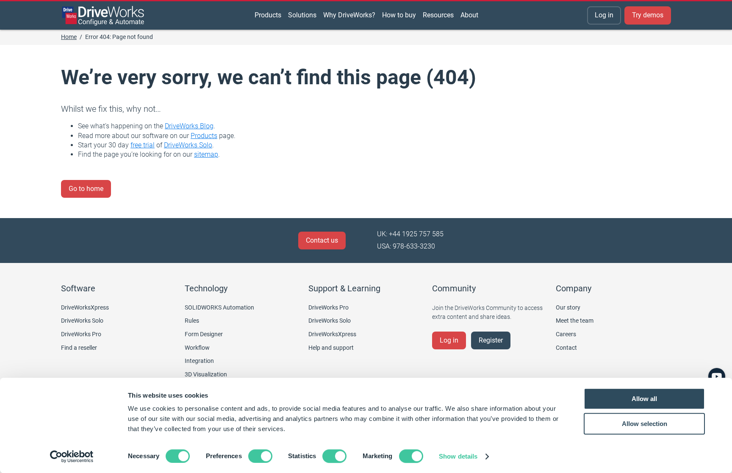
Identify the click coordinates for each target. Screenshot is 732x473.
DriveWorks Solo (188, 145)
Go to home (86, 189)
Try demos (647, 15)
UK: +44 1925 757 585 (410, 234)
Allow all (644, 398)
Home (69, 36)
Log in (604, 15)
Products (204, 136)
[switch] (260, 456)
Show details (458, 456)
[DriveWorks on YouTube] (716, 376)
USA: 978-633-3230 (406, 246)
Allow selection (644, 423)
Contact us (322, 240)
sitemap (206, 154)
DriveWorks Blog (189, 126)
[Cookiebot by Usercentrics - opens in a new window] (72, 456)
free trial (142, 145)
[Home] (103, 16)
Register (491, 340)
